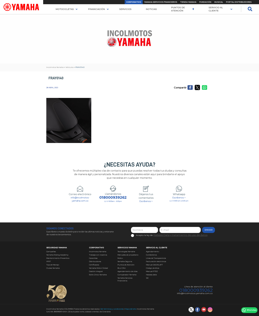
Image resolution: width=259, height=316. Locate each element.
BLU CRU (122, 268)
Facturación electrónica (156, 261)
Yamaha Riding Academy (57, 255)
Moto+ (120, 258)
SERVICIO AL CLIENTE (216, 9)
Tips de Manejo (52, 265)
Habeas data (151, 274)
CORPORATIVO (133, 2)
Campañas (51, 251)
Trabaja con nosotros (98, 255)
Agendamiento (152, 251)
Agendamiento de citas (127, 271)
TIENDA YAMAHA (188, 2)
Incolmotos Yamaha (97, 251)
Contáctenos (151, 255)
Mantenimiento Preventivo (57, 258)
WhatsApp (251, 310)
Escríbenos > (146, 201)
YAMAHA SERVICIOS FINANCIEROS (160, 2)
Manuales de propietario (128, 255)
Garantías (93, 258)
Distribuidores (95, 261)
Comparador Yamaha (127, 274)
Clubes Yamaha (53, 268)
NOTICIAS (151, 9)
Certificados (94, 265)
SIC (147, 278)
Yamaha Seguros (125, 261)
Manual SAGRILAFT (154, 265)
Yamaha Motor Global (98, 268)
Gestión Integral (96, 271)
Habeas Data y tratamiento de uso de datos (180, 235)
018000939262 (113, 197)
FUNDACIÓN (205, 2)
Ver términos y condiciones (112, 309)
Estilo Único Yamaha (98, 274)
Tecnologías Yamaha (126, 251)
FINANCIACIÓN (96, 9)
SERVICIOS (125, 9)
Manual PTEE (152, 271)
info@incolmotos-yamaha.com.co (80, 199)
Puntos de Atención (178, 9)
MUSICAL (218, 2)
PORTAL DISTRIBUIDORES (239, 2)
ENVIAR (209, 230)
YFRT (48, 261)
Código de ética (152, 268)
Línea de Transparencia (156, 258)
